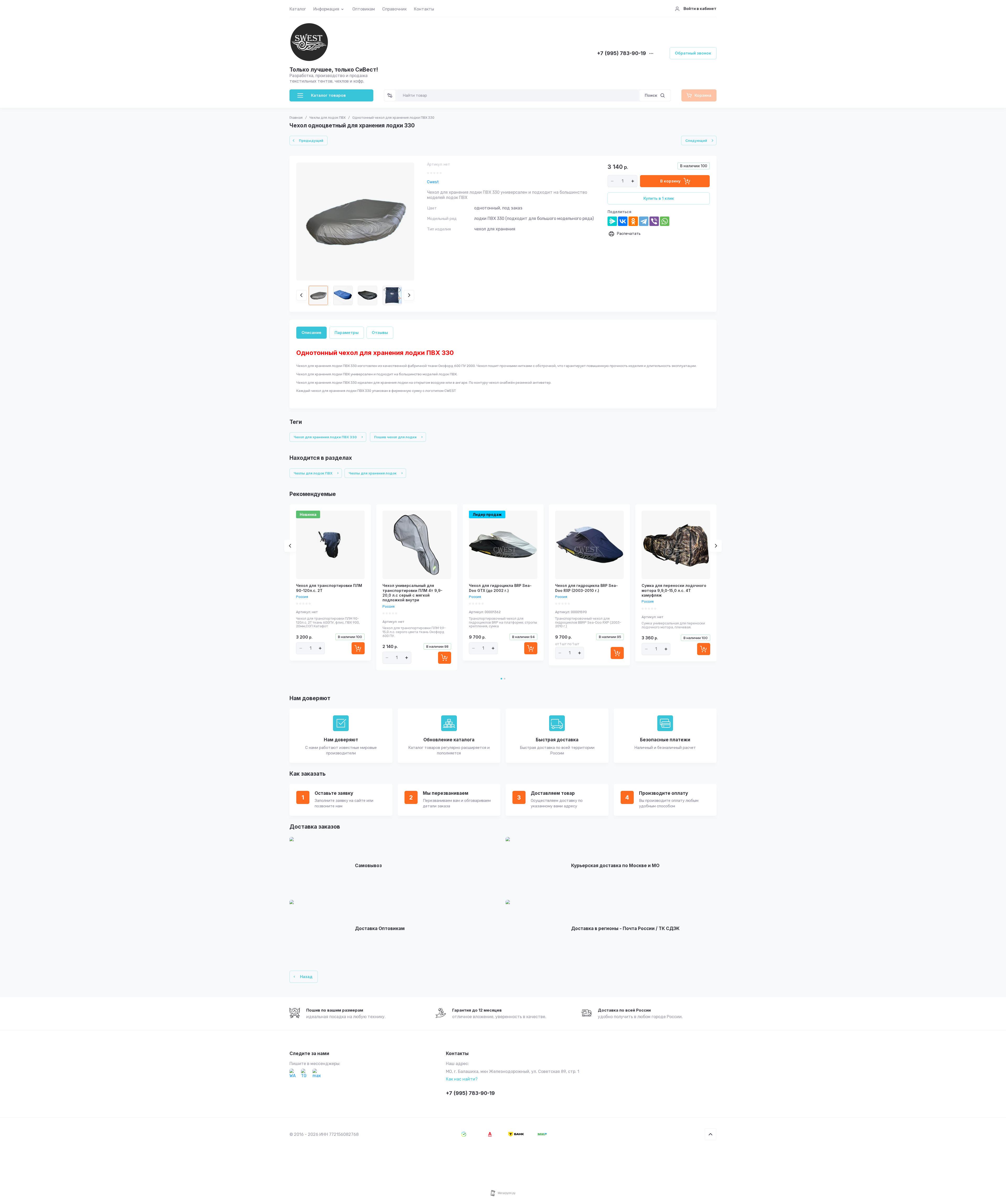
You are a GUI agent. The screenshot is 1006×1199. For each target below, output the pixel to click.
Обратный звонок (693, 53)
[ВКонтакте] (622, 221)
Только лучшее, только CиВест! (333, 69)
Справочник (394, 9)
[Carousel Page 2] (504, 678)
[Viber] (654, 221)
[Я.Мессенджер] (612, 221)
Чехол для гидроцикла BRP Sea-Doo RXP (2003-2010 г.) (586, 587)
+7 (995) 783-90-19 (621, 53)
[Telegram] (643, 221)
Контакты (424, 9)
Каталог (297, 9)
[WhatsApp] (664, 221)
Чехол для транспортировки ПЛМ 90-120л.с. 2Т (329, 587)
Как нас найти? (462, 1079)
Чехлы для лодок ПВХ (327, 118)
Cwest (433, 182)
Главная (296, 118)
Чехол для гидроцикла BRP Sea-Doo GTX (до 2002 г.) (500, 587)
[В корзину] (358, 648)
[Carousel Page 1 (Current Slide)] (501, 678)
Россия (302, 597)
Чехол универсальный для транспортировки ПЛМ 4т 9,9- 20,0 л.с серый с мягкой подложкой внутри (412, 592)
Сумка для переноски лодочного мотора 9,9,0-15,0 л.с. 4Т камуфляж (674, 590)
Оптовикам (363, 9)
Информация (326, 9)
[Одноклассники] (633, 221)
